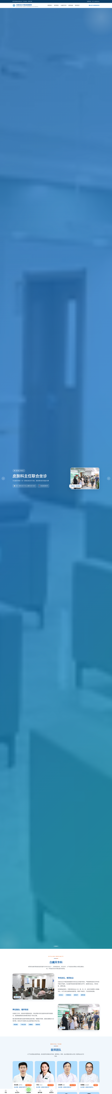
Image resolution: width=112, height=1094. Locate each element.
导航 (6, 1092)
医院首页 (51, 1092)
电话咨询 (17, 1092)
